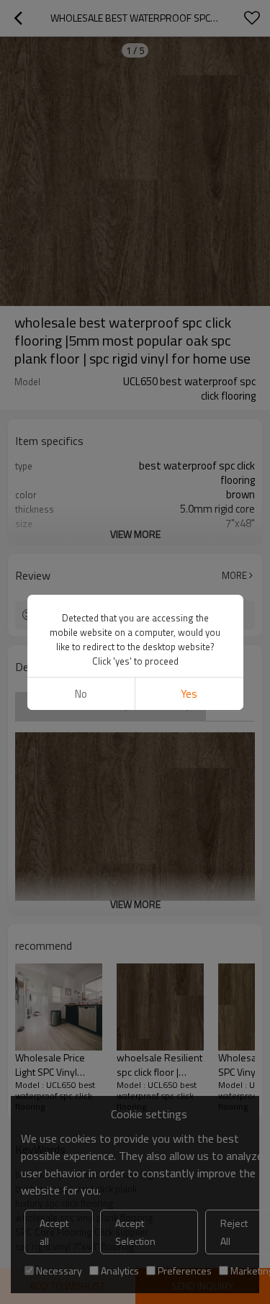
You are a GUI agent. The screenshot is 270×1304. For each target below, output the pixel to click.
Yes (189, 693)
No (81, 693)
